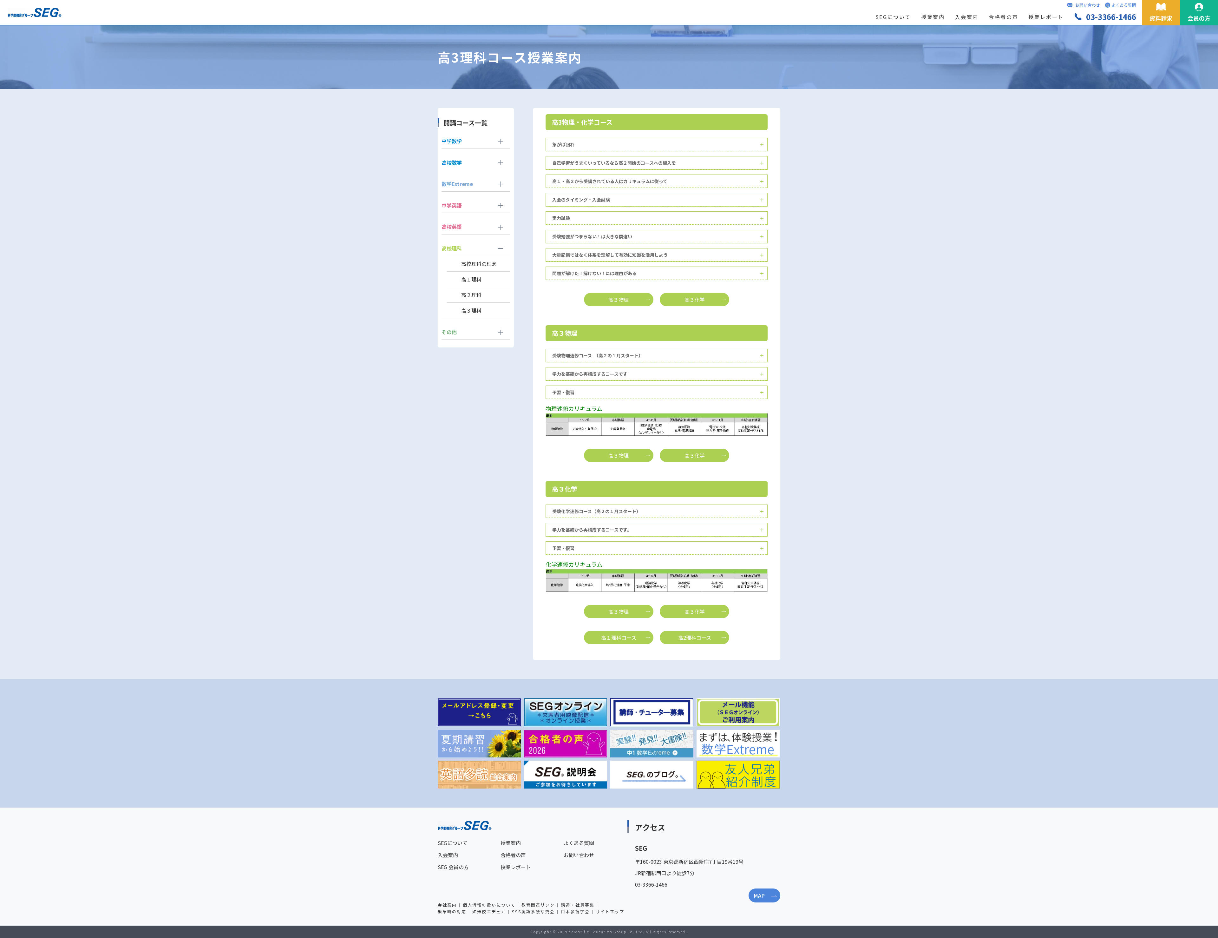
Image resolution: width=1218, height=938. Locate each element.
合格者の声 (1003, 17)
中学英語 (452, 205)
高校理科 (452, 248)
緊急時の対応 (452, 911)
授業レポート (1046, 17)
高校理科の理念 (479, 264)
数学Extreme (457, 184)
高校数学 (452, 162)
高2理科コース (694, 637)
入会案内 (967, 17)
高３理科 (471, 310)
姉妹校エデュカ (489, 911)
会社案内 (447, 905)
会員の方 (1199, 18)
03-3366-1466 (1111, 16)
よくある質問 (1123, 5)
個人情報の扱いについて (489, 905)
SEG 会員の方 (453, 867)
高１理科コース (618, 637)
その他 (449, 332)
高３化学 (694, 299)
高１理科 (471, 279)
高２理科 (471, 295)
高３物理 (618, 299)
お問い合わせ (1087, 5)
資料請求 (1160, 18)
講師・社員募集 (577, 905)
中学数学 (452, 141)
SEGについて (893, 17)
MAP (759, 895)
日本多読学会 (575, 911)
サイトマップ (610, 911)
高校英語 (452, 226)
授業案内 (933, 17)
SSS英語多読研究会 (533, 911)
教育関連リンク (538, 905)
